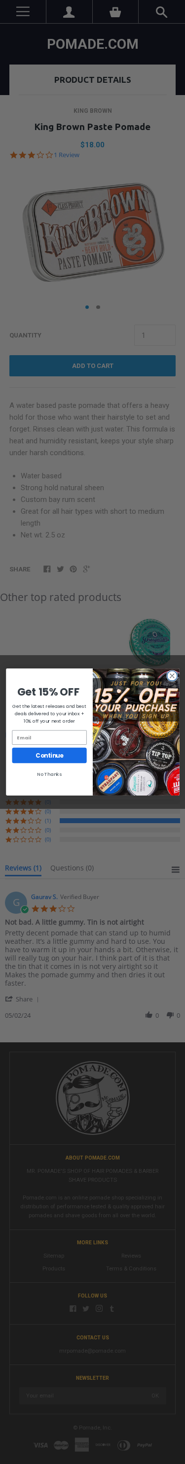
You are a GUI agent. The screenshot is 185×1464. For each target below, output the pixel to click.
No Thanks (49, 774)
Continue (49, 755)
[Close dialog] (172, 676)
